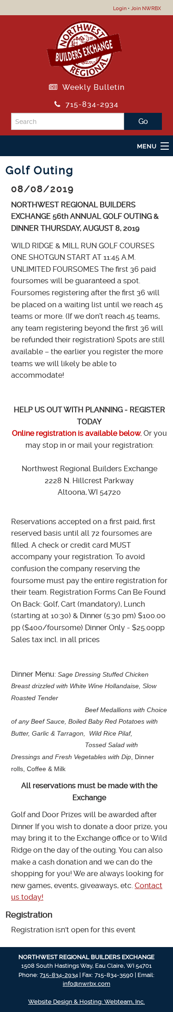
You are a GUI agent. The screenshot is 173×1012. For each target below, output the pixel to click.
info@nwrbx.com (86, 983)
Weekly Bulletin (91, 87)
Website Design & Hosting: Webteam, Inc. (86, 1001)
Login (119, 9)
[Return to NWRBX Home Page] (84, 48)
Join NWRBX (146, 9)
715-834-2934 (90, 104)
